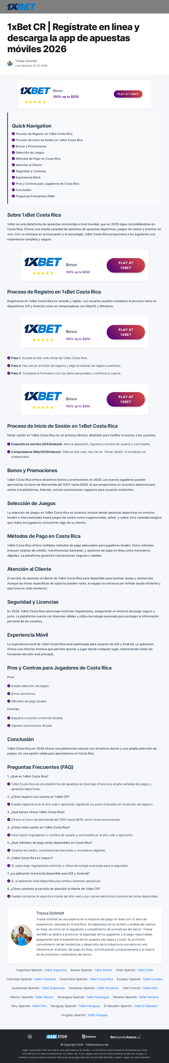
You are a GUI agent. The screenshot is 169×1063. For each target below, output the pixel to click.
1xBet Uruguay (97, 1015)
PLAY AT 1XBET (125, 265)
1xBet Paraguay (89, 1006)
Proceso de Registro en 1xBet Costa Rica (44, 133)
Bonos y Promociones (31, 146)
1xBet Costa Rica (101, 979)
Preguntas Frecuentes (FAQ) (35, 196)
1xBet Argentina (55, 970)
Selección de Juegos (30, 152)
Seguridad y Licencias (31, 171)
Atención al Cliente (29, 165)
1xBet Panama (149, 997)
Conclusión (23, 190)
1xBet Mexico (44, 997)
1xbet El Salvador (146, 1006)
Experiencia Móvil (28, 177)
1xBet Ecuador (153, 979)
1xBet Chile (145, 970)
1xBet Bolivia (103, 970)
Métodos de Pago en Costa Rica (38, 158)
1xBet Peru (39, 1006)
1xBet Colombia (45, 979)
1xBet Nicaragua (97, 997)
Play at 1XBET (128, 94)
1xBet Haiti (149, 988)
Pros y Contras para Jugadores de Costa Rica (47, 183)
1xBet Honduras (108, 988)
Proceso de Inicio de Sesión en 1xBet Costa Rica (49, 140)
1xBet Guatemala (53, 988)
